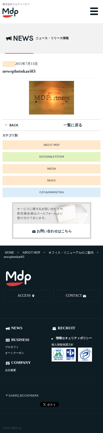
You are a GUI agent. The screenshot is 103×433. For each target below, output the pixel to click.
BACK (13, 125)
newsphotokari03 (19, 71)
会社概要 (10, 370)
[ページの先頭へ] (95, 279)
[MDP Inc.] (19, 278)
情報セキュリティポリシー (74, 338)
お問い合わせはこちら (54, 231)
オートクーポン (14, 352)
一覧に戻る (73, 125)
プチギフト (12, 347)
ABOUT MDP (52, 145)
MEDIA (51, 168)
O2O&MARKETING (51, 192)
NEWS (51, 180)
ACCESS (24, 295)
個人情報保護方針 (63, 344)
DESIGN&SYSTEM (51, 156)
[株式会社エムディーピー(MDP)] (18, 10)
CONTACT (74, 295)
